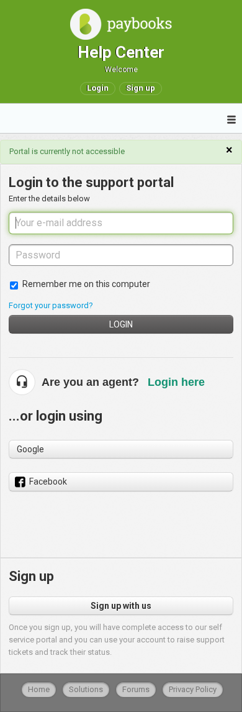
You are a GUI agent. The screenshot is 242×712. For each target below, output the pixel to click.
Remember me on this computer (86, 284)
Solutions (86, 689)
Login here (176, 382)
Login (121, 324)
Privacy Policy (193, 689)
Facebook (48, 481)
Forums (136, 689)
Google (30, 449)
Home (39, 689)
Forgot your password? (51, 305)
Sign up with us (121, 606)
